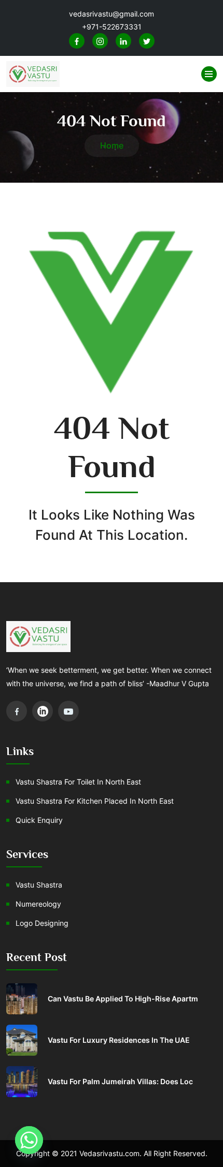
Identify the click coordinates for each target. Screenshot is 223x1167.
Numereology (38, 903)
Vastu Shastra (39, 884)
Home (111, 145)
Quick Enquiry (39, 820)
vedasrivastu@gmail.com (111, 13)
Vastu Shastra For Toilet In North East (78, 781)
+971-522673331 (112, 26)
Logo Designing (42, 923)
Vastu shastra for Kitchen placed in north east (95, 800)
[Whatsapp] (29, 1140)
